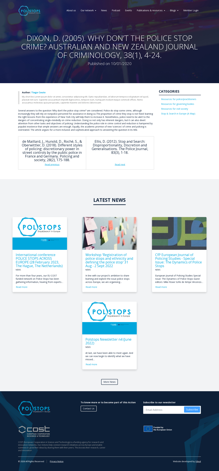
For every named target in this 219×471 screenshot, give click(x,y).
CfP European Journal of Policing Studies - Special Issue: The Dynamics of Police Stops (178, 260)
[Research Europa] (172, 429)
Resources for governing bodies (177, 103)
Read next (120, 164)
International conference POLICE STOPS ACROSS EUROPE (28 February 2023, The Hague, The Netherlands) (39, 260)
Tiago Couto (38, 92)
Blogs (173, 10)
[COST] (62, 431)
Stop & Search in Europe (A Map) (178, 113)
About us (71, 10)
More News (109, 381)
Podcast (116, 10)
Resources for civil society (174, 108)
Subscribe (192, 409)
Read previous (52, 164)
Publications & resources (150, 10)
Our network (87, 10)
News (104, 10)
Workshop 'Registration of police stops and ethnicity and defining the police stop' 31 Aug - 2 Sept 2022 (109, 260)
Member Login (190, 10)
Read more (21, 286)
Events (128, 10)
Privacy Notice (56, 461)
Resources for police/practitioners (178, 99)
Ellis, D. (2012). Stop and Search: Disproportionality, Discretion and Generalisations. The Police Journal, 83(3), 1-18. (120, 147)
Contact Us (88, 408)
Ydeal (198, 461)
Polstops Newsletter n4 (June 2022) (108, 341)
